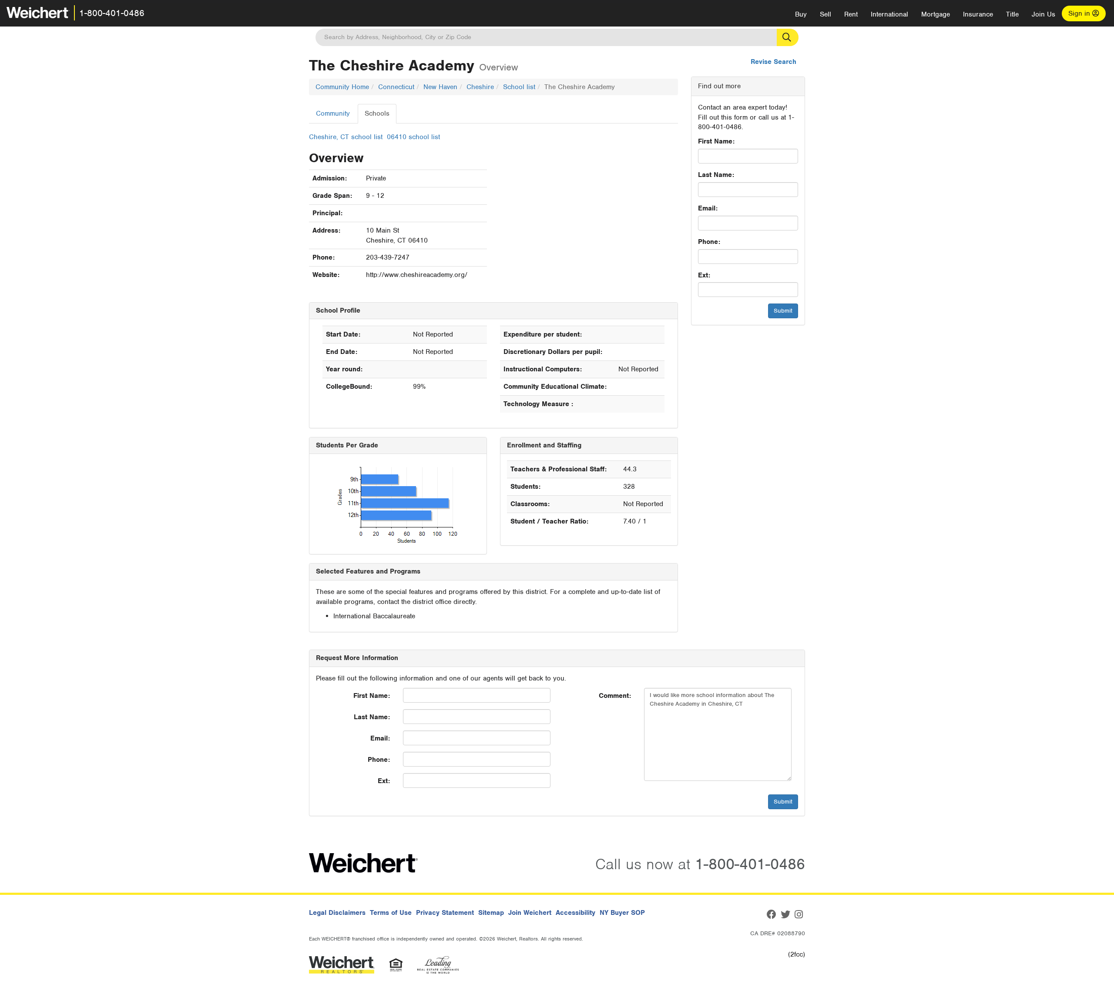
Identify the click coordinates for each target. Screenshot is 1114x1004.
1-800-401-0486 (111, 13)
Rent (851, 14)
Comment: (615, 695)
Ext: (704, 275)
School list (519, 87)
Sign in (1080, 13)
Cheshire (480, 87)
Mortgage (935, 14)
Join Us (1043, 14)
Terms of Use (391, 912)
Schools (377, 113)
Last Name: (716, 174)
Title (1012, 14)
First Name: (716, 141)
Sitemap (491, 912)
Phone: (709, 241)
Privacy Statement (445, 912)
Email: (708, 208)
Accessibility (575, 912)
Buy (801, 14)
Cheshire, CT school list (346, 137)
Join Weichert (529, 912)
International (889, 14)
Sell (825, 14)
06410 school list (413, 137)
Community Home (342, 87)
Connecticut (396, 87)
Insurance (978, 14)
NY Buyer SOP (622, 912)
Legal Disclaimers (337, 912)
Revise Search (773, 61)
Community (333, 113)
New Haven (440, 87)
